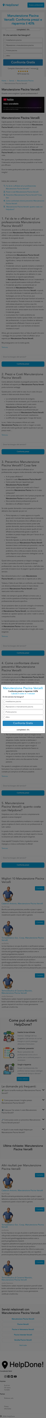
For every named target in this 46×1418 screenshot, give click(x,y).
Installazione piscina (13, 702)
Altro (8, 717)
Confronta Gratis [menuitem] (23, 723)
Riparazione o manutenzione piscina (19, 707)
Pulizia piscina (11, 712)
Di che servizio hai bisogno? (13, 697)
